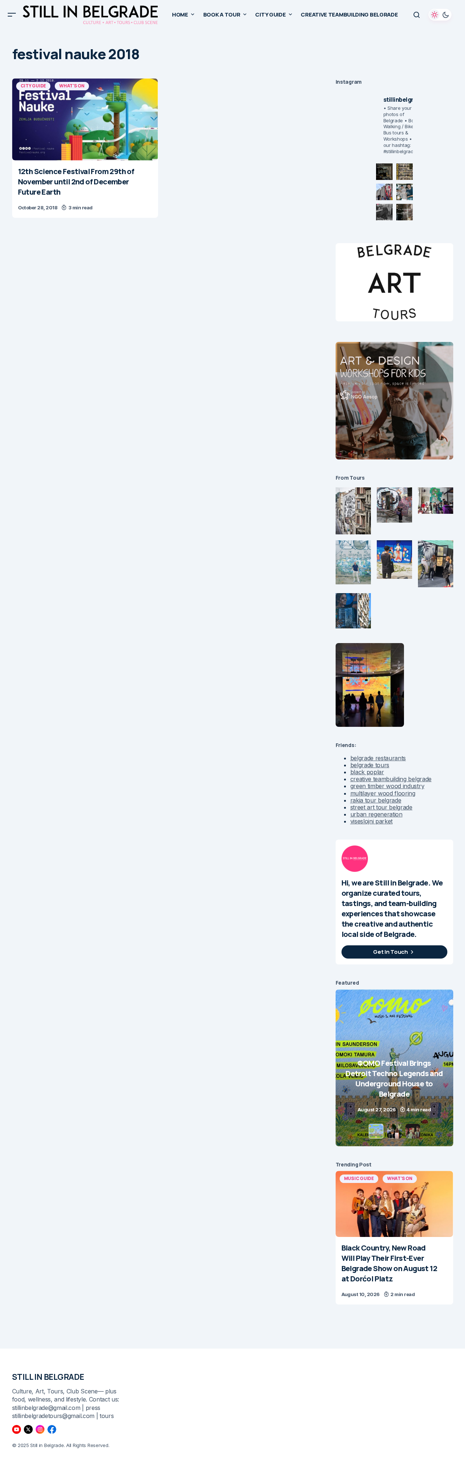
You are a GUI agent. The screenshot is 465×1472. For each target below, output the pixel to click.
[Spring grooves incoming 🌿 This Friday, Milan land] (404, 192)
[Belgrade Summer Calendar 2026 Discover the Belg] (404, 171)
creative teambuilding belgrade (391, 779)
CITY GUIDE (33, 86)
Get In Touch (390, 952)
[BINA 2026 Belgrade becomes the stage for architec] (404, 212)
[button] (12, 15)
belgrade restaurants (378, 758)
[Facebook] (52, 1429)
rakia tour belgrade (375, 800)
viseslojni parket (371, 821)
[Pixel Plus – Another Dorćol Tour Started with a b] (384, 212)
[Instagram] (40, 1429)
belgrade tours (370, 765)
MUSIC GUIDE (359, 1178)
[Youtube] (16, 1429)
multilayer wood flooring (382, 793)
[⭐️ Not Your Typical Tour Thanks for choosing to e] (384, 192)
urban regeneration (376, 814)
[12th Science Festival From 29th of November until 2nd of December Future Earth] (85, 119)
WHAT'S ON (72, 86)
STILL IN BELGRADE (48, 1376)
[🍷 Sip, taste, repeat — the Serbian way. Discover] (384, 171)
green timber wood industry (387, 786)
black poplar (367, 772)
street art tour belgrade (381, 807)
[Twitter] (28, 1429)
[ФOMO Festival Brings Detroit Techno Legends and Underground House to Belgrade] (347, 1067)
